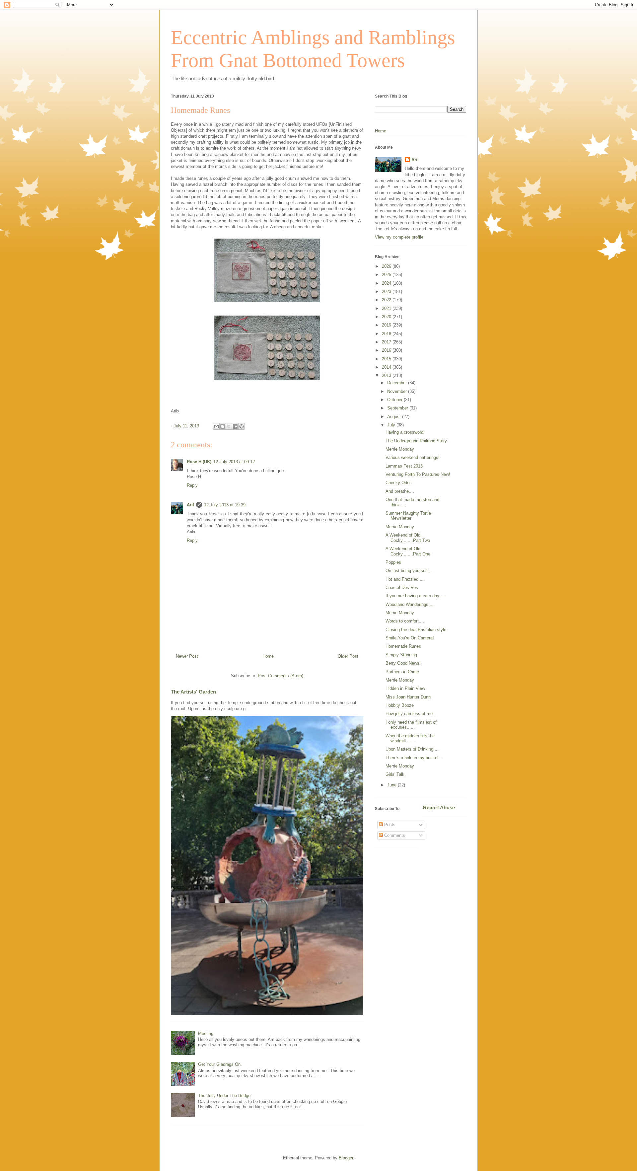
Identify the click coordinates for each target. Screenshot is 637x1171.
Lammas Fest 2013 (404, 466)
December (397, 382)
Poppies (393, 562)
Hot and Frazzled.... (405, 579)
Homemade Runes (403, 646)
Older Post (348, 656)
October (395, 399)
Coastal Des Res (402, 587)
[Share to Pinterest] (241, 426)
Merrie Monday (400, 449)
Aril (190, 504)
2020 (387, 316)
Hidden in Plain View (405, 688)
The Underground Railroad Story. (417, 440)
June (392, 784)
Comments (394, 835)
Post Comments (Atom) (280, 675)
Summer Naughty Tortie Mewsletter (408, 516)
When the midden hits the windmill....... (410, 738)
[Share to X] (229, 426)
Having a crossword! (405, 432)
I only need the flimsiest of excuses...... (411, 725)
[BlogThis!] (222, 426)
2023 (387, 291)
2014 (387, 367)
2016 (387, 350)
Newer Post (187, 656)
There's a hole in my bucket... (414, 757)
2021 (387, 308)
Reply (192, 485)
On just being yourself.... (409, 570)
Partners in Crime (402, 671)
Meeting (205, 1033)
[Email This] (216, 426)
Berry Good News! (403, 663)
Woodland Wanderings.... (410, 604)
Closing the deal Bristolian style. (417, 629)
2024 (387, 283)
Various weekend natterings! (413, 457)
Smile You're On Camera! (410, 637)
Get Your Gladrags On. (220, 1064)
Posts (389, 824)
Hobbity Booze (400, 705)
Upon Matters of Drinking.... (412, 749)
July (391, 424)
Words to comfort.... (405, 621)
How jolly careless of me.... (412, 713)
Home (268, 656)
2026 (387, 266)
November (397, 391)
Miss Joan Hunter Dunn (408, 697)
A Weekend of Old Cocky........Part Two (408, 538)
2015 (387, 358)
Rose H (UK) (199, 461)
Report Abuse (439, 807)
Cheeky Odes (399, 482)
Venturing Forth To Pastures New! (418, 474)
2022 (387, 299)
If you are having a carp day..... (416, 595)
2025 (387, 274)
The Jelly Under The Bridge (224, 1095)
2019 (387, 325)
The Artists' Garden (193, 692)
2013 (387, 375)
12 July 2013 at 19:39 (225, 504)
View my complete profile (399, 237)
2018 (387, 333)
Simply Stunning (401, 654)
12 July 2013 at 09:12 (234, 461)
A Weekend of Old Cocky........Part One (408, 551)
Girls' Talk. (396, 774)
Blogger (346, 1157)
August (394, 416)
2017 (387, 341)
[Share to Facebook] (235, 426)
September (398, 407)
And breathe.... (400, 491)
